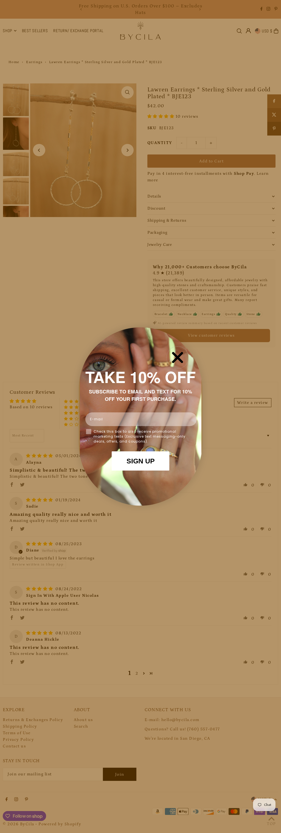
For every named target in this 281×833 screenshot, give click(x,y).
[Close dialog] (178, 357)
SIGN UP (141, 461)
